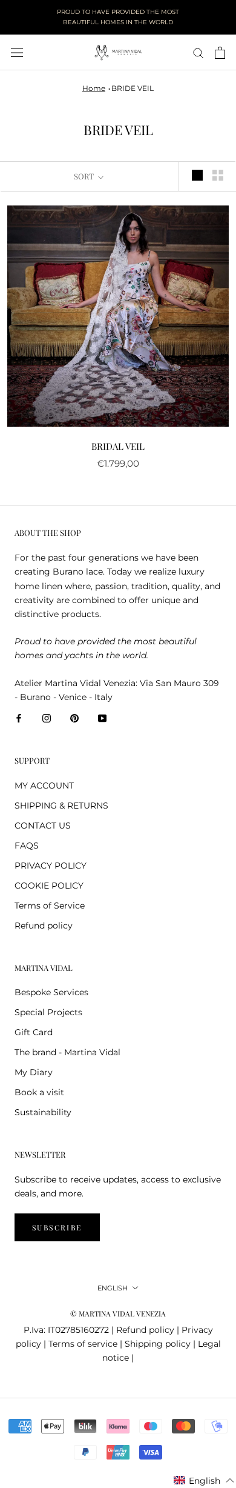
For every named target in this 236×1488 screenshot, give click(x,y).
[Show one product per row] (197, 175)
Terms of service (82, 1343)
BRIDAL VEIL (118, 446)
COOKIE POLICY (49, 885)
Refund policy (44, 925)
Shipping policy (158, 1343)
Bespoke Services (51, 992)
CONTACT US (43, 825)
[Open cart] (220, 53)
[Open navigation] (17, 52)
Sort (85, 176)
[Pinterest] (74, 718)
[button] (204, 1480)
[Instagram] (46, 718)
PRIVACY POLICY (51, 865)
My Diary (34, 1072)
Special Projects (48, 1012)
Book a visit (39, 1092)
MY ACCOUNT (44, 785)
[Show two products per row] (217, 175)
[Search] (198, 52)
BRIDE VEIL (132, 88)
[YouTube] (102, 718)
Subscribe (57, 1227)
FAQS (27, 845)
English (112, 1288)
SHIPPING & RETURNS (61, 805)
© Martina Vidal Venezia (118, 1313)
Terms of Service (50, 905)
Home (93, 88)
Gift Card (34, 1032)
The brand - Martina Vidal (67, 1052)
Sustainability (43, 1112)
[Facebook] (19, 718)
